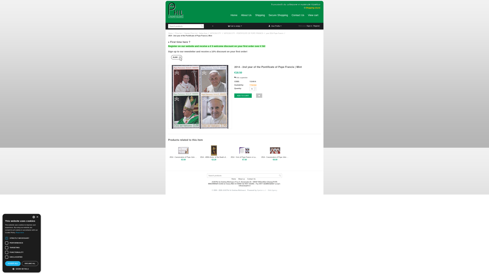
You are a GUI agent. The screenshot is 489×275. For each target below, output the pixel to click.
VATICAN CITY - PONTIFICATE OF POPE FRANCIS (243, 33)
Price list (178, 33)
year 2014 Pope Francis (274, 33)
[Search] (202, 26)
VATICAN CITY (215, 33)
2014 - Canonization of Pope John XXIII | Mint (183, 157)
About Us (246, 15)
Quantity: (237, 88)
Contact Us (298, 15)
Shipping (260, 15)
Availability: (239, 85)
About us (241, 179)
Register (316, 26)
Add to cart (243, 96)
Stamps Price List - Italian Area (195, 33)
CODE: (237, 81)
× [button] (37, 217)
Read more (20, 232)
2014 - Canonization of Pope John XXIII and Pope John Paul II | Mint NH (275, 157)
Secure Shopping (278, 15)
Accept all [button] (13, 263)
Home (234, 15)
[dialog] (22, 243)
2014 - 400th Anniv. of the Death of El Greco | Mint (214, 157)
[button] (21, 269)
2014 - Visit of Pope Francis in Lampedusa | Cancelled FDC (244, 157)
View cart (313, 15)
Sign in (309, 26)
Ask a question (241, 78)
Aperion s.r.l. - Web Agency (267, 190)
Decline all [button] (30, 263)
